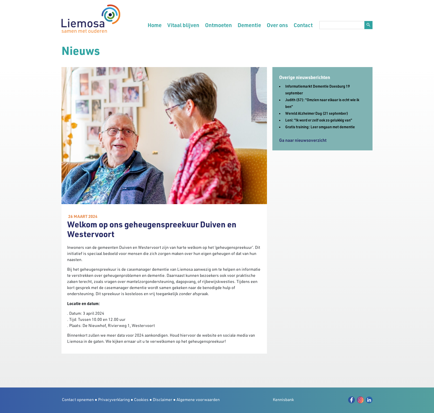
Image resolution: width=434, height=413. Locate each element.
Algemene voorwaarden (198, 399)
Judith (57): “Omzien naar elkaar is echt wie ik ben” (322, 103)
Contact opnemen (78, 399)
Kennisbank (283, 399)
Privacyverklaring (114, 399)
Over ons (277, 24)
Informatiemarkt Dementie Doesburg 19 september (317, 89)
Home (155, 24)
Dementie (249, 24)
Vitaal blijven (183, 24)
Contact (303, 24)
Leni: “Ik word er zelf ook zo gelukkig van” (318, 120)
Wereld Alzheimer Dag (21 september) (316, 113)
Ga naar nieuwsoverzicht (303, 140)
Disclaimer (162, 399)
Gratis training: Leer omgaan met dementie (320, 126)
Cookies (141, 399)
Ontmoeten (218, 24)
